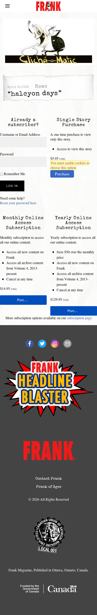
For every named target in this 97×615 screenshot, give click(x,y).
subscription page (79, 317)
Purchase (62, 173)
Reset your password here (18, 202)
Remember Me (14, 173)
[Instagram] (55, 344)
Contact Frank (48, 479)
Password (7, 154)
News (41, 86)
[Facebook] (29, 344)
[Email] (67, 344)
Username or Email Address (20, 134)
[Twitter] (42, 344)
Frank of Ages (48, 487)
